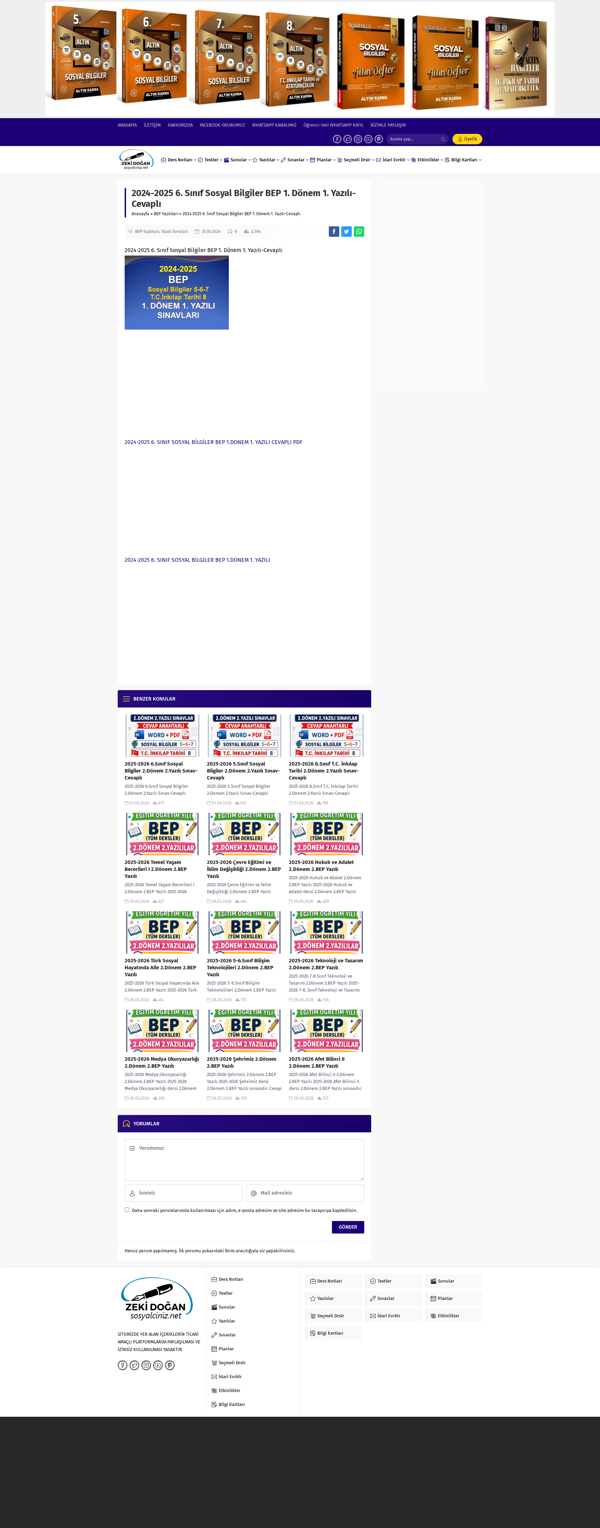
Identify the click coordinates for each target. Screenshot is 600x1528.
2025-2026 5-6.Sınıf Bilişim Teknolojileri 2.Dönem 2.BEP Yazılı (240, 967)
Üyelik (470, 139)
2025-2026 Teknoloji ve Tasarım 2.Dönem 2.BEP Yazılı (326, 964)
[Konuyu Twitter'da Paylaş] (346, 231)
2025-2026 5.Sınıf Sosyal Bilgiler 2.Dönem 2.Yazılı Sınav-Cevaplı (243, 771)
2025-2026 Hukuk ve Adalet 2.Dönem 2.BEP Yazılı (321, 865)
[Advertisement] (244, 381)
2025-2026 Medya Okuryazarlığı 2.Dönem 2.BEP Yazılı (162, 1062)
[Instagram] (358, 139)
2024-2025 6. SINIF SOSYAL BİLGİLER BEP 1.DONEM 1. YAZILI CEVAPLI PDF (213, 442)
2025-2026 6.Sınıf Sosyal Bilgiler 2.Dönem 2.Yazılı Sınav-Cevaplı (161, 771)
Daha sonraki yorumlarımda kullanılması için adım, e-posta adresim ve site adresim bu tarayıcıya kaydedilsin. (244, 1210)
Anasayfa (140, 213)
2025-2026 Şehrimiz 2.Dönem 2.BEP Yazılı (241, 1062)
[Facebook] (337, 139)
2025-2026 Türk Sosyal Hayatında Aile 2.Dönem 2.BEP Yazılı (160, 967)
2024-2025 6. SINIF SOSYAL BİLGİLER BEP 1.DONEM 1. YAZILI (197, 560)
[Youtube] (368, 139)
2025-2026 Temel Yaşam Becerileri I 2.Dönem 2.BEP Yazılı (156, 869)
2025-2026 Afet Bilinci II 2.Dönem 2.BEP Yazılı (316, 1062)
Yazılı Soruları (174, 231)
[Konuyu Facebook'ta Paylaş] (334, 231)
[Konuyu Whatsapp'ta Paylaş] (359, 231)
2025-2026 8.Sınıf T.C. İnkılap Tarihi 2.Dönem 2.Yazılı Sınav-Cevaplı (324, 771)
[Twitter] (347, 139)
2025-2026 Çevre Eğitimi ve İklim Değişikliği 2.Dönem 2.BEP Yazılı (244, 869)
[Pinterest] (379, 139)
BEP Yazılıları (166, 213)
